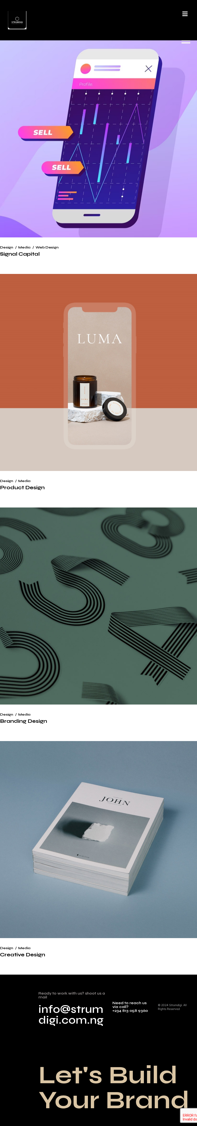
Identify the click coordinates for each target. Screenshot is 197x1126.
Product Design (22, 487)
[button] (185, 14)
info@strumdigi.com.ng (71, 1015)
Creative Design (22, 955)
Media (24, 247)
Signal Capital (20, 254)
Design (6, 247)
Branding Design (23, 721)
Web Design (47, 247)
